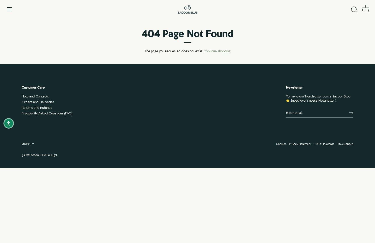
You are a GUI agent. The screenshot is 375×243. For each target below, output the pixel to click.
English (26, 143)
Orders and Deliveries (38, 102)
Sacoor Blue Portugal (44, 155)
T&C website (345, 144)
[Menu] (9, 9)
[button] (8, 123)
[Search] (354, 10)
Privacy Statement (300, 144)
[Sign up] (351, 113)
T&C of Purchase (324, 144)
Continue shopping (217, 51)
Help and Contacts (35, 96)
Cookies (281, 144)
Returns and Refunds (37, 107)
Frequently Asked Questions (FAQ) (47, 113)
